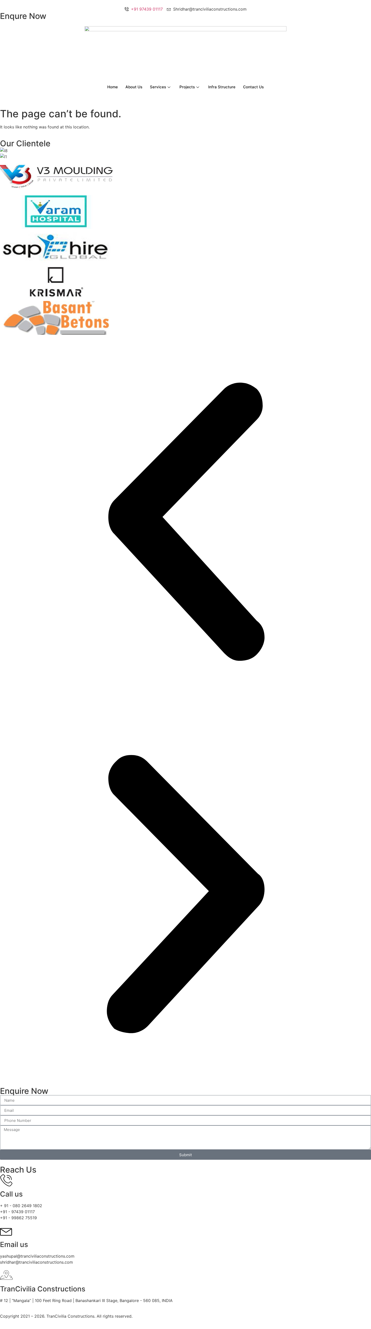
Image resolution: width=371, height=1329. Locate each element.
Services (158, 87)
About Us (133, 87)
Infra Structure (221, 87)
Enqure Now (23, 16)
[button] (185, 522)
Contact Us (253, 87)
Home (112, 87)
